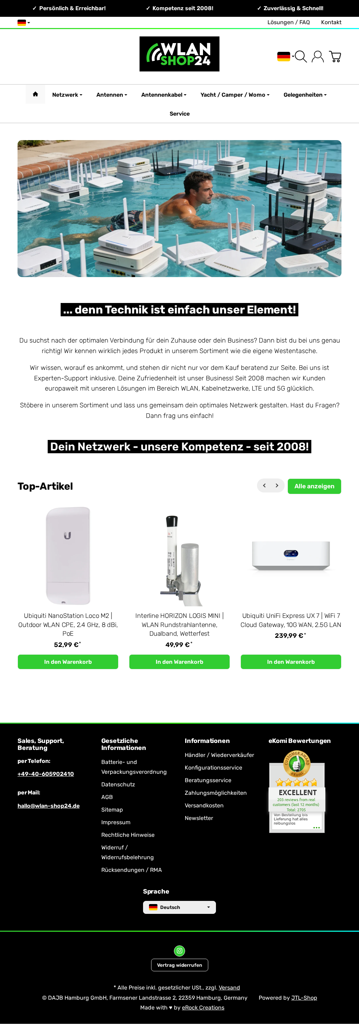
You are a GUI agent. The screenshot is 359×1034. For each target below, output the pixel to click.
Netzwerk (65, 94)
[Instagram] (179, 951)
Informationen (207, 741)
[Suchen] (300, 56)
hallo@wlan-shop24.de (49, 805)
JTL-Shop (304, 997)
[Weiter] (278, 485)
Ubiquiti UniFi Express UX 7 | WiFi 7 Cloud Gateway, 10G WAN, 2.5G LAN (291, 620)
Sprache (156, 891)
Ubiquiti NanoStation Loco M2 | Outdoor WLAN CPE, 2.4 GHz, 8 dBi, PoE (67, 625)
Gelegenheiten (303, 94)
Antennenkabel (161, 94)
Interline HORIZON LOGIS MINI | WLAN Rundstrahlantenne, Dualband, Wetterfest (179, 625)
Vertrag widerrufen (179, 965)
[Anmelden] (317, 56)
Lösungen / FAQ (288, 22)
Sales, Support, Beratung (41, 745)
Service (180, 113)
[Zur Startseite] (179, 56)
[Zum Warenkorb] (334, 56)
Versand (229, 987)
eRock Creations (203, 1007)
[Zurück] (264, 485)
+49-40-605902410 (46, 774)
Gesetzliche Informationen (123, 745)
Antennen (109, 94)
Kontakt (331, 22)
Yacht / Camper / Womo (233, 94)
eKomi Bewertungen (300, 741)
